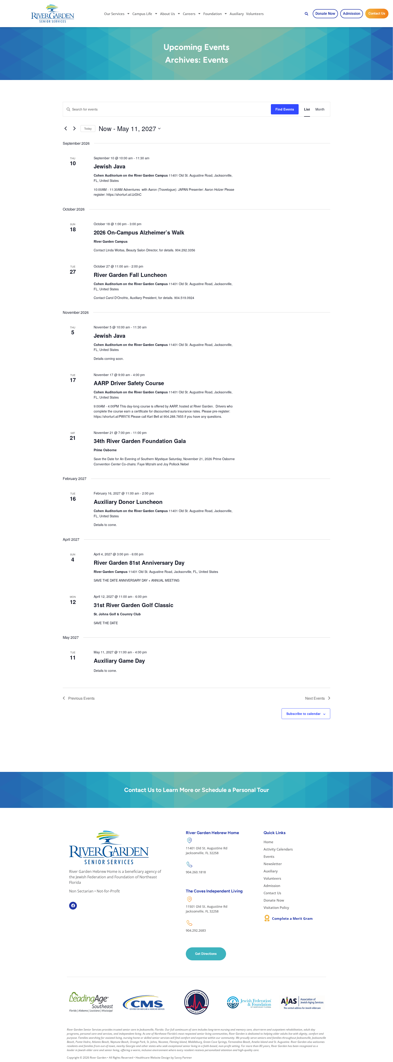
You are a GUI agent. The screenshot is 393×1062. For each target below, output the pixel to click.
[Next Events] (74, 128)
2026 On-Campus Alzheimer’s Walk (139, 232)
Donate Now (274, 900)
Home (268, 842)
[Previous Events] (65, 128)
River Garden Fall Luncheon (130, 274)
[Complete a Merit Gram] (267, 918)
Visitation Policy (276, 907)
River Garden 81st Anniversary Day (139, 562)
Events (269, 856)
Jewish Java (109, 166)
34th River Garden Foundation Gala (140, 441)
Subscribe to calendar (303, 713)
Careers (189, 13)
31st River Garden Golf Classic (133, 605)
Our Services (114, 13)
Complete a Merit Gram (292, 918)
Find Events (284, 109)
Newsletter (273, 863)
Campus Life (142, 13)
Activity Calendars (278, 849)
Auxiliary (237, 13)
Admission (272, 885)
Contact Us (272, 893)
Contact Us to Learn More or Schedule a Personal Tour (196, 790)
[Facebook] (73, 906)
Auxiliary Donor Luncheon (128, 501)
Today (88, 128)
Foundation (212, 13)
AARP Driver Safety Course (129, 383)
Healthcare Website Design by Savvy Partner (164, 1057)
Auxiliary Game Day (119, 660)
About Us (167, 13)
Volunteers (255, 13)
